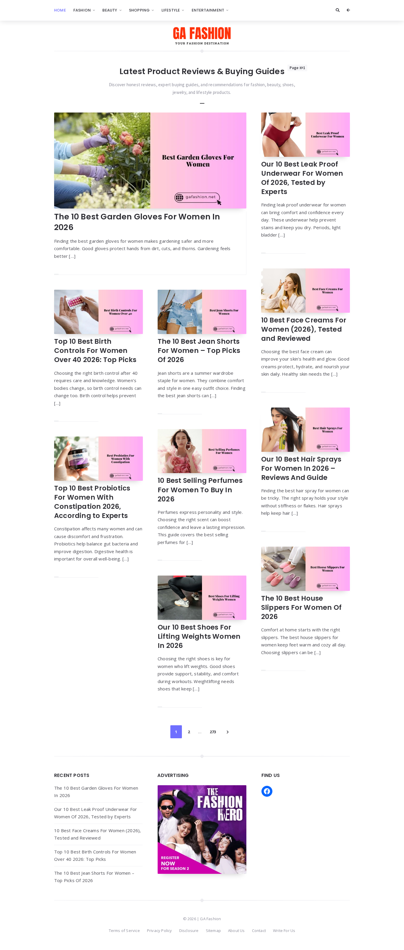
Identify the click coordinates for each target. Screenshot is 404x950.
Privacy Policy (159, 930)
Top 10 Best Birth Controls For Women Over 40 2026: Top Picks (95, 350)
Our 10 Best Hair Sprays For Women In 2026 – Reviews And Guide (301, 468)
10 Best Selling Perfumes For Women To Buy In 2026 (200, 489)
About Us (236, 930)
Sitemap (213, 930)
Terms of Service (124, 930)
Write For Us (284, 930)
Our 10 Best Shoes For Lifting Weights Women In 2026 (199, 636)
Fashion (82, 10)
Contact (259, 930)
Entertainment (208, 10)
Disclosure (189, 930)
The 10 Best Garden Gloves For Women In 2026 (137, 222)
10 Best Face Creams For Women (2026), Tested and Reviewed (304, 329)
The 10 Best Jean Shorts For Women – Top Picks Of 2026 (199, 350)
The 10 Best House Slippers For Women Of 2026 (301, 607)
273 (213, 731)
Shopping (139, 10)
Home (60, 10)
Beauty (109, 10)
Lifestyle (170, 10)
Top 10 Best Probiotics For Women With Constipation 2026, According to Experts (92, 501)
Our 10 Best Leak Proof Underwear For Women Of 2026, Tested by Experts (302, 177)
